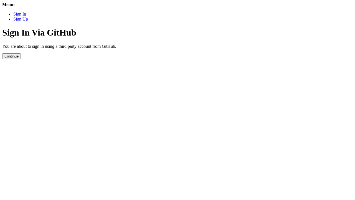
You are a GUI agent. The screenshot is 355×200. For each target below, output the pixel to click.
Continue (11, 56)
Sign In (19, 14)
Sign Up (20, 19)
